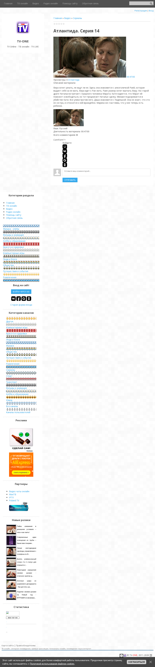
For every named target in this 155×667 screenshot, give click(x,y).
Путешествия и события (15, 271)
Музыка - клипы (11, 228)
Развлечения (9, 277)
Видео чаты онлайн (19, 491)
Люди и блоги (10, 259)
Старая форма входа (21, 304)
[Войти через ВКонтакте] (65, 151)
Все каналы (12, 406)
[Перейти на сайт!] (21, 475)
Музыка (10, 345)
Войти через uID (21, 291)
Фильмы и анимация (13, 234)
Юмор (9, 400)
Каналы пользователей (18, 412)
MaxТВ (12, 494)
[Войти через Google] (65, 160)
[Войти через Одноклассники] (65, 165)
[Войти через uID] (65, 146)
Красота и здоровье (13, 247)
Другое (9, 321)
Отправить (70, 180)
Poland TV (14, 500)
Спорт (9, 375)
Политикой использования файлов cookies (52, 663)
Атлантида (73, 79)
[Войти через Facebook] (65, 155)
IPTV (11, 497)
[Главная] (22, 34)
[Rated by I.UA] (12, 615)
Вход (151, 10)
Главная (57, 18)
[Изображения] (68, 117)
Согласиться (136, 662)
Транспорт (11, 382)
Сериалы (77, 18)
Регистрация (141, 10)
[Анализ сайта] (12, 618)
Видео (67, 18)
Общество (8, 265)
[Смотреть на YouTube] (21, 450)
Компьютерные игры (13, 253)
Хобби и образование (14, 241)
